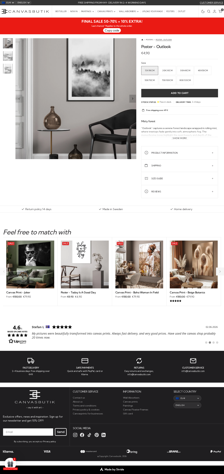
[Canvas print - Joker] (30, 295)
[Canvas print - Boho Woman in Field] (139, 295)
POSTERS (149, 40)
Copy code (112, 30)
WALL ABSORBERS (127, 11)
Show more (180, 138)
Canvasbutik (115, 456)
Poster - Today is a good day (78, 292)
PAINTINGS (86, 11)
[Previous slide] (19, 99)
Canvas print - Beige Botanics (187, 292)
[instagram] (75, 435)
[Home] (142, 40)
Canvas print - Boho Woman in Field (137, 292)
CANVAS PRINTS (105, 11)
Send (60, 432)
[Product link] (30, 264)
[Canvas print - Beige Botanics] (194, 296)
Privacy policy (49, 441)
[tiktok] (89, 435)
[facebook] (82, 435)
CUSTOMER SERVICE (211, 2)
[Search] (209, 11)
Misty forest (148, 121)
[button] (215, 11)
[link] (112, 334)
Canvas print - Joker (18, 292)
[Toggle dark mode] (202, 11)
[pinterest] (96, 435)
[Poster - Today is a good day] (85, 295)
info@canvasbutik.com (139, 374)
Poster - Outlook (164, 40)
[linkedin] (103, 435)
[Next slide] (132, 99)
